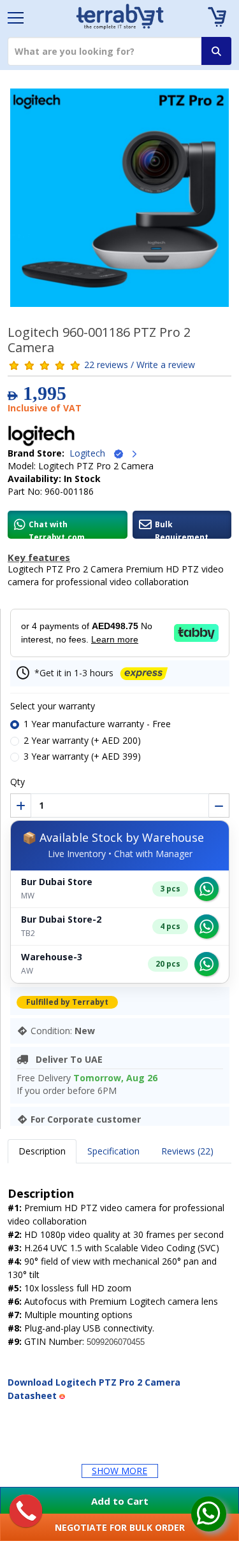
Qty (17, 782)
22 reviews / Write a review (139, 365)
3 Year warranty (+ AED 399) (82, 756)
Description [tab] (42, 1151)
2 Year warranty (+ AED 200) (82, 740)
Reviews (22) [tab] (187, 1151)
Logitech (91, 453)
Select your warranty (52, 706)
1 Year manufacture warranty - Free (97, 724)
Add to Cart (119, 1501)
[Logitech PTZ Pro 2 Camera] (119, 201)
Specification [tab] (113, 1151)
